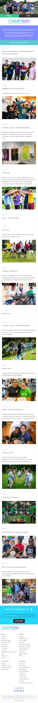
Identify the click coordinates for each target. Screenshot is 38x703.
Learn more (32, 698)
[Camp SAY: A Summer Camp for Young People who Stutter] (19, 18)
